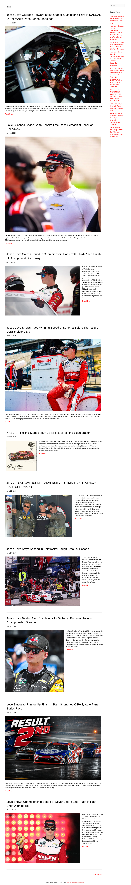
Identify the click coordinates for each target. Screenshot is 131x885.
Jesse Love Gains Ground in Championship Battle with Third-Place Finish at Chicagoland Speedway (117, 58)
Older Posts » (97, 874)
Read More (9, 114)
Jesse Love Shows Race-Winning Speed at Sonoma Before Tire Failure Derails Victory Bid (117, 72)
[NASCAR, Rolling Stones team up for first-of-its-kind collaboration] (21, 455)
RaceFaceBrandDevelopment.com (76, 882)
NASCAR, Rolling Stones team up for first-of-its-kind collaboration (49, 432)
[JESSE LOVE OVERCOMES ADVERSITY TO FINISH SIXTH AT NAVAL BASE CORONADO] (38, 515)
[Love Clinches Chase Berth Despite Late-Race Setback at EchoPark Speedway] (53, 184)
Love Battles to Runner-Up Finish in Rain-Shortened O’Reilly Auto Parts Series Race (116, 132)
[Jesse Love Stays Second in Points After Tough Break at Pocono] (42, 581)
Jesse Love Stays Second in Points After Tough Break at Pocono (48, 548)
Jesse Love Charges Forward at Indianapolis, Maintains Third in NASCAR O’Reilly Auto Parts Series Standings (117, 32)
